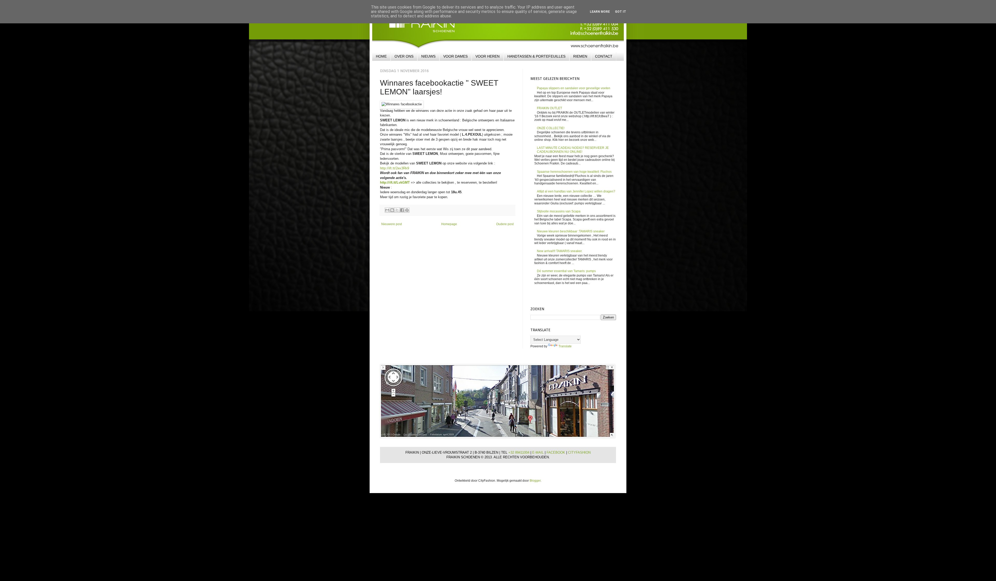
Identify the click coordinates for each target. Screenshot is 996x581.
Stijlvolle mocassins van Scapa (558, 211)
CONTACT (603, 56)
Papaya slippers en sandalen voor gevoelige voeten (573, 88)
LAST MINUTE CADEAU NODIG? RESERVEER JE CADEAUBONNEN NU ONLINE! (573, 149)
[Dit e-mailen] (387, 210)
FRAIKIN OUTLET (549, 108)
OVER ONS (404, 56)
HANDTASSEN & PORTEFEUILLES (536, 56)
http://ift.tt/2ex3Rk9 (394, 168)
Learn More (600, 11)
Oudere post (505, 224)
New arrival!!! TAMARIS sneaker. (559, 251)
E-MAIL (538, 452)
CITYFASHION (579, 452)
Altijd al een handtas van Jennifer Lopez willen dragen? (576, 191)
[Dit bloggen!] (392, 210)
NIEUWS (428, 56)
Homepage (449, 224)
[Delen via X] (397, 210)
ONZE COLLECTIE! (550, 128)
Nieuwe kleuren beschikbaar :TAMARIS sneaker (571, 231)
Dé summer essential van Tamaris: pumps (566, 271)
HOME (381, 56)
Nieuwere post (391, 224)
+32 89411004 (519, 452)
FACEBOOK (556, 452)
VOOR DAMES (455, 56)
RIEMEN (580, 56)
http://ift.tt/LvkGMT (395, 182)
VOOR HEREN (487, 56)
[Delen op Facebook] (402, 210)
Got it (620, 11)
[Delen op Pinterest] (407, 210)
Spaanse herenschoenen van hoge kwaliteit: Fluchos (574, 172)
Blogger (535, 480)
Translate (565, 346)
